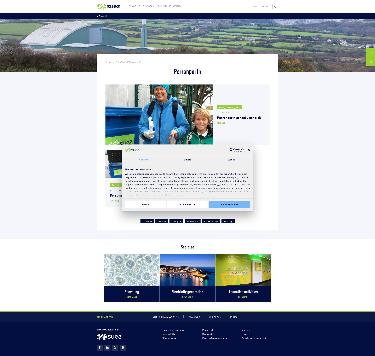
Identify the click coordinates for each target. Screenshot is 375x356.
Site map (246, 329)
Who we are (215, 316)
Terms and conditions (173, 329)
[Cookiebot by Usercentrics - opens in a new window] (232, 150)
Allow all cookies (229, 204)
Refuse (145, 204)
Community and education (166, 316)
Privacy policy (208, 329)
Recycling (228, 221)
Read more (221, 123)
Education (116, 185)
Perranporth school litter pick (239, 117)
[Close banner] (249, 150)
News (254, 6)
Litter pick (176, 221)
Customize (185, 204)
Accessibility (169, 333)
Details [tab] (187, 159)
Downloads (207, 333)
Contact (264, 6)
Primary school (211, 221)
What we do (194, 316)
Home (108, 62)
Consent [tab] (143, 159)
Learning (162, 221)
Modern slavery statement (214, 337)
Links (244, 333)
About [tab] (231, 159)
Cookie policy (169, 337)
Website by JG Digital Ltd (254, 337)
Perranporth (192, 221)
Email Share (370, 52)
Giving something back (229, 107)
